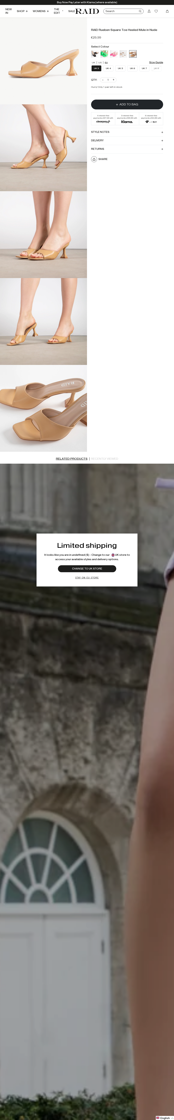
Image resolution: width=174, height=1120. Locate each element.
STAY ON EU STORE (87, 577)
